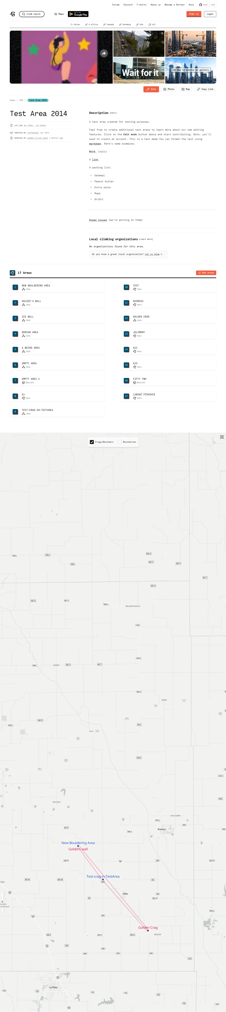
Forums (116, 4)
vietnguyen (33, 133)
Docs (191, 4)
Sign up (194, 13)
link (95, 159)
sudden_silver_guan (37, 138)
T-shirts (141, 4)
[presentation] (168, 89)
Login (210, 14)
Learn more (146, 239)
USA (141, 24)
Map (188, 89)
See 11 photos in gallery (193, 70)
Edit (153, 89)
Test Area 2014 (38, 100)
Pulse (77, 24)
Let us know (152, 254)
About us (156, 4)
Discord (128, 4)
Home (12, 100)
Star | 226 (208, 5)
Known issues (98, 220)
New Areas (208, 272)
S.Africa (93, 24)
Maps (61, 14)
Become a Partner (175, 4)
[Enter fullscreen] (222, 437)
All (154, 24)
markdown (95, 143)
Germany (127, 24)
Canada (110, 24)
